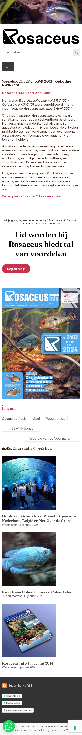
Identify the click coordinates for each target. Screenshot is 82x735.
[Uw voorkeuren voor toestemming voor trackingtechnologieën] (75, 728)
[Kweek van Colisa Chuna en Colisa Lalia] (29, 534)
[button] (9, 726)
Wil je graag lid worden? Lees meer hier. (32, 196)
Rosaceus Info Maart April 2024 (27, 93)
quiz (23, 419)
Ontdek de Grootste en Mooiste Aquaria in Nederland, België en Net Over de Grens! (39, 518)
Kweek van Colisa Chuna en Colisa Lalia (36, 592)
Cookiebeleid (13, 703)
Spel (36, 419)
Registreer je (16, 269)
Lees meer (10, 409)
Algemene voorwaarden (19, 710)
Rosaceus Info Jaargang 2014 (27, 663)
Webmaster (9, 524)
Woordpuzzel (56, 419)
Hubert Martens (12, 596)
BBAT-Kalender (21, 428)
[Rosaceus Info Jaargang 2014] (29, 606)
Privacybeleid (13, 695)
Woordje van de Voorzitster (52, 438)
